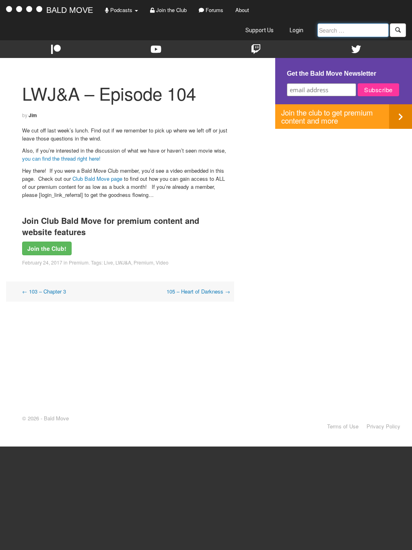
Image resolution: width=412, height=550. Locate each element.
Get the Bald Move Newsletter (331, 73)
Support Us (259, 30)
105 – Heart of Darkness (198, 291)
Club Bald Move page (97, 178)
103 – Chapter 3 (44, 291)
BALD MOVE (69, 10)
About (242, 10)
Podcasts (121, 10)
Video (162, 262)
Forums (213, 10)
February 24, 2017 (42, 262)
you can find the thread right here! (61, 158)
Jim (33, 115)
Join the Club (170, 10)
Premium (79, 262)
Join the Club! (46, 248)
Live (108, 262)
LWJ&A (123, 262)
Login (296, 30)
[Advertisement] (343, 185)
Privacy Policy (383, 426)
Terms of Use (342, 426)
